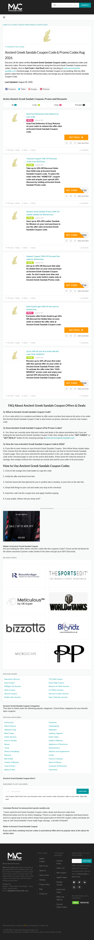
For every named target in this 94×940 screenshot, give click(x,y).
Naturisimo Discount (12, 679)
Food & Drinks (9, 766)
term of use (76, 877)
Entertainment (54, 748)
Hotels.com (61, 868)
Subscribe (83, 791)
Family (51, 755)
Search (85, 5)
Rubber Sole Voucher (12, 697)
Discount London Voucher (59, 694)
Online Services (10, 737)
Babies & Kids (9, 770)
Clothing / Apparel (55, 733)
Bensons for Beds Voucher (59, 686)
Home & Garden (10, 741)
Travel (6, 748)
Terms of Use (44, 875)
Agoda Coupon (62, 877)
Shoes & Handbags (11, 751)
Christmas (53, 722)
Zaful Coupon (9, 683)
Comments (84, 150)
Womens (7, 755)
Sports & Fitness (55, 762)
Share (25, 150)
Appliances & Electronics (58, 744)
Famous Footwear (56, 759)
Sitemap (42, 880)
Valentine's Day (10, 730)
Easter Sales (54, 737)
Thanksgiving (54, 726)
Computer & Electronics (58, 766)
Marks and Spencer (60, 898)
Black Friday (9, 733)
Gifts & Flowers (10, 726)
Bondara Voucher (59, 883)
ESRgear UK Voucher (12, 686)
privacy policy (83, 874)
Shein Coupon (9, 690)
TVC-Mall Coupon (56, 679)
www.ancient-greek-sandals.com (60, 438)
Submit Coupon (42, 860)
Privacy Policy (44, 884)
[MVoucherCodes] (15, 7)
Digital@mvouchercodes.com (17, 891)
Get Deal (75, 137)
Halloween (53, 730)
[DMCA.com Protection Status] (81, 902)
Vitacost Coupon (10, 694)
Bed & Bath (8, 759)
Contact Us (43, 894)
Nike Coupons (61, 873)
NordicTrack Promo (61, 891)
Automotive (53, 770)
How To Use (43, 866)
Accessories (9, 722)
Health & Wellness (56, 741)
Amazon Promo (59, 862)
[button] (10, 89)
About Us (42, 870)
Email (33, 150)
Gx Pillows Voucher (56, 690)
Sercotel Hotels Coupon (62, 905)
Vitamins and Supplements (59, 751)
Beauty (7, 744)
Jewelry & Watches (11, 762)
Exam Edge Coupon (56, 683)
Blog (40, 889)
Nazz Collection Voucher (58, 697)
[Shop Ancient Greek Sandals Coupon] (47, 36)
